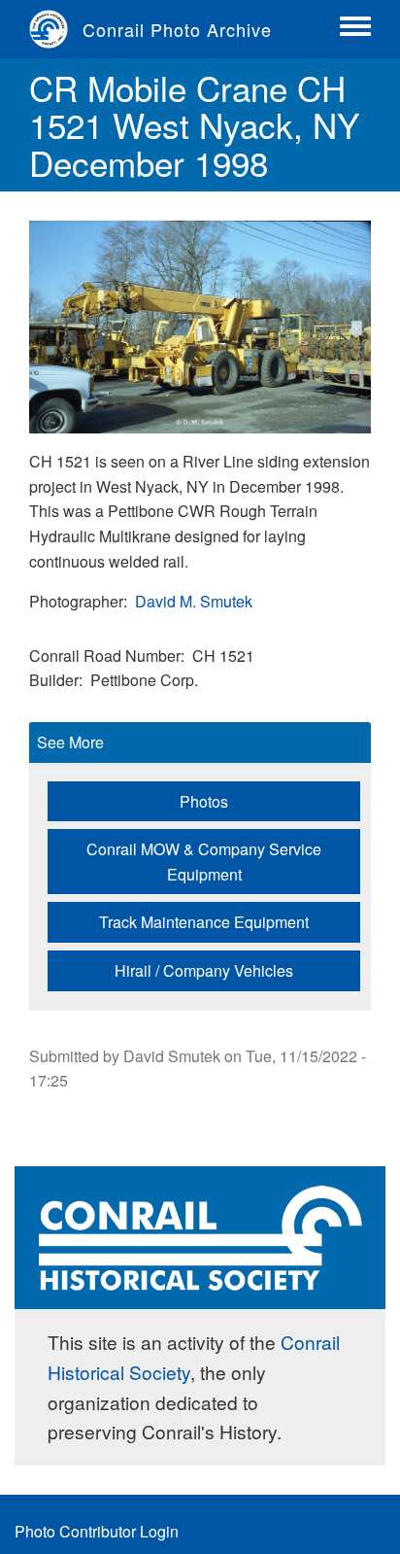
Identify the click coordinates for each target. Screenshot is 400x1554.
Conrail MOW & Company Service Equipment (203, 861)
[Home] (56, 29)
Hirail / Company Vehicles (204, 970)
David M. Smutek (193, 601)
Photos (204, 801)
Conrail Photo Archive (177, 29)
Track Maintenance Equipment (204, 922)
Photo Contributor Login (97, 1531)
